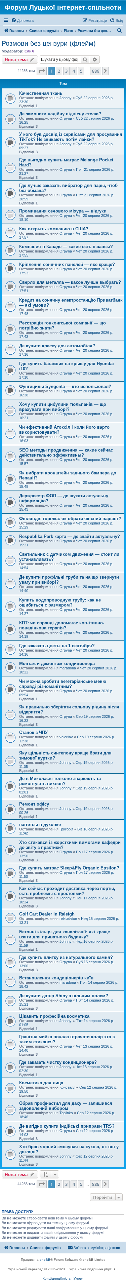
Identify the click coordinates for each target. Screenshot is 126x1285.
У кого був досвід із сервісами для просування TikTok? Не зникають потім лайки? (70, 137)
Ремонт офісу (34, 804)
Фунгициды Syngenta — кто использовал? (65, 386)
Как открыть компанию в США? (53, 228)
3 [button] (66, 71)
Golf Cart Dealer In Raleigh (47, 914)
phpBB (45, 1259)
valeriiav (66, 737)
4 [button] (74, 71)
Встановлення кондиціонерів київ (56, 977)
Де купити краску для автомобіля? (57, 345)
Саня (29, 51)
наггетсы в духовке (40, 824)
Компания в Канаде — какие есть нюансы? (66, 246)
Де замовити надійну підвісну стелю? (60, 113)
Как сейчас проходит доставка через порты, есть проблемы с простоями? (67, 891)
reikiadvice (68, 919)
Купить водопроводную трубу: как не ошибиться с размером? (60, 602)
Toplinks (66, 1113)
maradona (67, 668)
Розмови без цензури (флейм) (49, 43)
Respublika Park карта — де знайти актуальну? (69, 536)
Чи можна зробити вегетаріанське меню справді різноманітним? (62, 684)
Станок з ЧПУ (33, 732)
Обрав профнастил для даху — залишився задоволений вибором (65, 1106)
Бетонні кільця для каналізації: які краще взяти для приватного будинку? (64, 934)
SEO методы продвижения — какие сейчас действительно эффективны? (66, 452)
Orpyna (65, 118)
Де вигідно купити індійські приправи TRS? (67, 1126)
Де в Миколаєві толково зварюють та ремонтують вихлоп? (60, 781)
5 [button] (81, 71)
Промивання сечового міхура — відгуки (63, 210)
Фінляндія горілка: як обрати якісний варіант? (70, 518)
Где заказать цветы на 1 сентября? (57, 645)
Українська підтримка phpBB (92, 1269)
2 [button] (59, 71)
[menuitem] (22, 20)
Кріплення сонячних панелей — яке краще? (67, 264)
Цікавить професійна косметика (54, 1016)
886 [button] (95, 71)
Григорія (66, 829)
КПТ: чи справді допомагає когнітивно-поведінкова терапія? (61, 625)
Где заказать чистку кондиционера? (58, 1062)
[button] (42, 71)
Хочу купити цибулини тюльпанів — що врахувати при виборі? (62, 407)
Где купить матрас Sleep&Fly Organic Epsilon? (69, 867)
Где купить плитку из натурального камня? (66, 957)
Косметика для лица (41, 1082)
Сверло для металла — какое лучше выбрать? (70, 282)
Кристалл (67, 1087)
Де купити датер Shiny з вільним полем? (63, 995)
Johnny (65, 98)
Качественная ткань (40, 93)
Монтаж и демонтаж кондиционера (57, 663)
